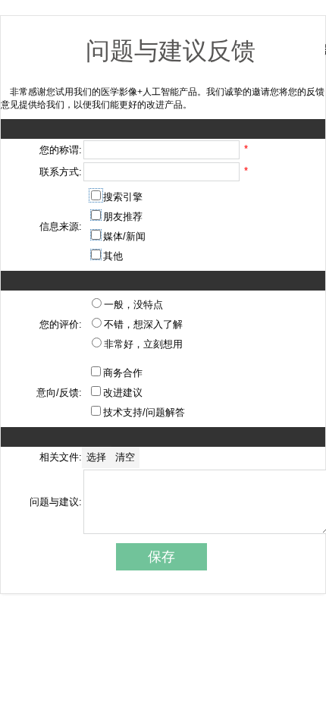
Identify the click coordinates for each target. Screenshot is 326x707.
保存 (161, 556)
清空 (125, 457)
